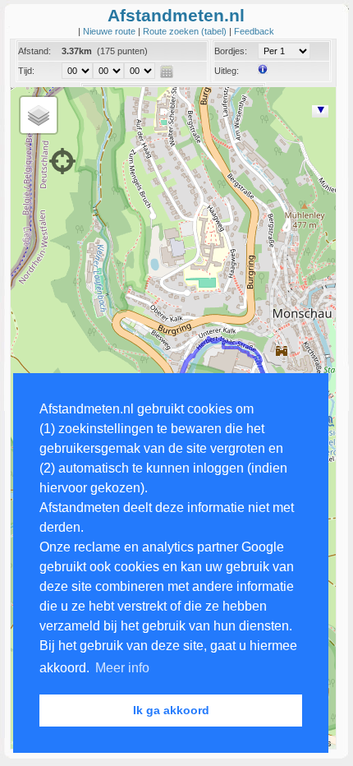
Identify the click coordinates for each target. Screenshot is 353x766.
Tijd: (26, 71)
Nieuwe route (110, 31)
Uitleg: (226, 71)
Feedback (254, 31)
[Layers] (39, 115)
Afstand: (34, 51)
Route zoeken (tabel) (186, 31)
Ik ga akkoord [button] (171, 710)
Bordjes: (230, 51)
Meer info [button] (122, 668)
